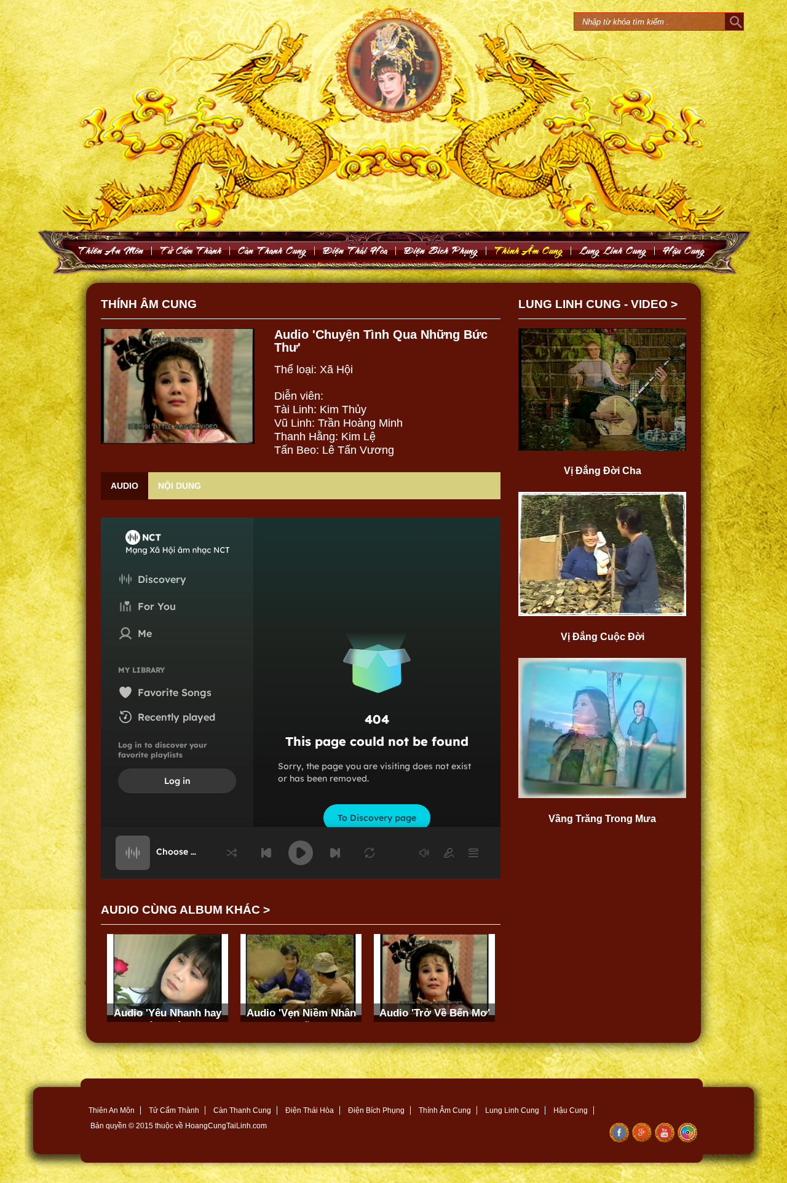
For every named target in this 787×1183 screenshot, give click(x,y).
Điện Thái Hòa (309, 1110)
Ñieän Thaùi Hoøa (355, 250)
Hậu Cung (570, 1110)
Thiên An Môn (112, 1110)
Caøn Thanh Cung (272, 250)
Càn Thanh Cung (242, 1110)
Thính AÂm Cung (529, 250)
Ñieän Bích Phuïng (441, 250)
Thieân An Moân (111, 250)
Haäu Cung (684, 250)
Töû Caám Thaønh (190, 250)
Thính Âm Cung (445, 1110)
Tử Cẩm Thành (174, 1110)
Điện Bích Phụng (376, 1110)
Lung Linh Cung (613, 250)
